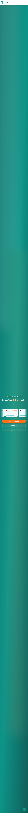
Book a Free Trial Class (13, 421)
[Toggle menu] (25, 2)
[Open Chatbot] (24, 809)
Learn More (14, 425)
